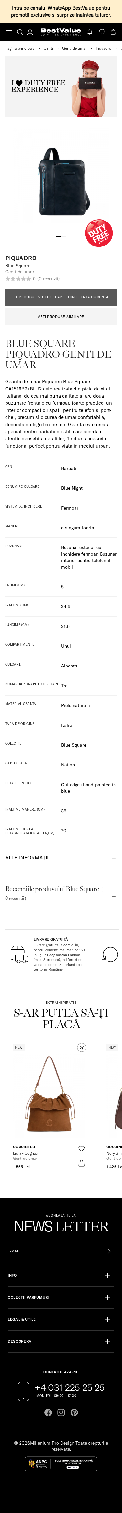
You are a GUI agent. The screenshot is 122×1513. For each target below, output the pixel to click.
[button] (81, 1047)
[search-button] (20, 32)
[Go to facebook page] (48, 1412)
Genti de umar (74, 48)
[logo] (61, 32)
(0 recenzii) (48, 279)
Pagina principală (19, 48)
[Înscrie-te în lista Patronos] (108, 1251)
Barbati (68, 468)
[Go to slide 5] (71, 1187)
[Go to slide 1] (58, 236)
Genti (48, 48)
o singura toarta (77, 528)
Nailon (68, 765)
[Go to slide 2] (63, 236)
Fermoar (69, 508)
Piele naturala (75, 705)
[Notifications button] (90, 32)
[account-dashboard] (30, 32)
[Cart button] (113, 32)
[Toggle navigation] (9, 32)
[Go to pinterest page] (74, 1412)
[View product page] (49, 1096)
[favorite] (102, 32)
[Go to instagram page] (61, 1412)
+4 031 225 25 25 (70, 1387)
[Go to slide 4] (66, 1187)
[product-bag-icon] (81, 1163)
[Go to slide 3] (61, 1187)
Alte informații (27, 857)
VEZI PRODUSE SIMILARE (61, 316)
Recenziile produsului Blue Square (54, 893)
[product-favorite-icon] (81, 1148)
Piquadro (103, 48)
